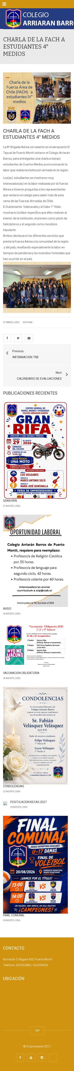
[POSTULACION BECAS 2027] (5, 803)
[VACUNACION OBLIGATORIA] (35, 646)
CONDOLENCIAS (13, 786)
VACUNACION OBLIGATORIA (21, 673)
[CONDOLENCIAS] (35, 736)
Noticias (27, 322)
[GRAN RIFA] (35, 450)
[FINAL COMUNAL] (35, 865)
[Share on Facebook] (7, 338)
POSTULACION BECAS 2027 (28, 802)
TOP (37, 1030)
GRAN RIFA (10, 500)
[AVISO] (35, 561)
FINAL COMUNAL (14, 915)
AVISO (7, 608)
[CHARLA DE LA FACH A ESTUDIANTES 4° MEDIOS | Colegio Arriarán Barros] (37, 18)
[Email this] (29, 338)
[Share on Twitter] (18, 338)
